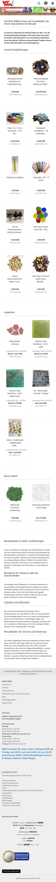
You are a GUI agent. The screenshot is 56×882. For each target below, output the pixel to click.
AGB (3, 697)
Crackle (15, 823)
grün (26, 828)
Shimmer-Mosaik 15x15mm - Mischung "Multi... (41, 81)
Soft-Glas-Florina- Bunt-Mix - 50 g (41, 228)
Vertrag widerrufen (11, 871)
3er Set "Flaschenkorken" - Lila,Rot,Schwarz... (15, 229)
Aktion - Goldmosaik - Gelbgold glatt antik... (15, 443)
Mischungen (7, 796)
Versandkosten (8, 691)
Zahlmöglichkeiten (9, 700)
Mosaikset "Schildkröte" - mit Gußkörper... (41, 131)
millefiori (33, 832)
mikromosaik (24, 832)
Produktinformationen (10, 786)
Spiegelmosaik (31, 823)
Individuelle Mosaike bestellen (13, 790)
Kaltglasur (22, 823)
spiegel (27, 844)
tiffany (32, 844)
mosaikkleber (25, 834)
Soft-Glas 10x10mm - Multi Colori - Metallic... (40, 279)
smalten (29, 841)
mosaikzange (34, 835)
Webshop (19, 878)
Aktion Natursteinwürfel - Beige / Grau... (15, 279)
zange (37, 844)
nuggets (24, 838)
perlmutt (31, 838)
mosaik (18, 834)
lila (34, 828)
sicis (24, 841)
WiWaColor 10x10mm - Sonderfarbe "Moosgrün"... (15, 508)
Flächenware (31, 790)
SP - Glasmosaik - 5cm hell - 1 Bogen (41, 392)
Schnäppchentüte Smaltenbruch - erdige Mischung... (15, 81)
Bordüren (39, 790)
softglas (20, 845)
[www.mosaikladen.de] (7, 3)
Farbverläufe (7, 793)
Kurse (4, 788)
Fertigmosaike (7, 798)
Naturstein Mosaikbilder (11, 803)
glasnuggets (39, 825)
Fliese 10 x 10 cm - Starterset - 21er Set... (15, 131)
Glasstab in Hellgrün (15, 177)
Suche (40, 822)
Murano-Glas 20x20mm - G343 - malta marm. (15, 393)
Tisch (15, 825)
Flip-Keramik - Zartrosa (15, 342)
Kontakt (5, 688)
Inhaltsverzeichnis (9, 781)
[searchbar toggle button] (39, 3)
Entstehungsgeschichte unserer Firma (16, 775)
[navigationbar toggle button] (52, 3)
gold (22, 828)
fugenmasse (29, 825)
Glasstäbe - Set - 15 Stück (41, 178)
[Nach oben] (48, 878)
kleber (30, 828)
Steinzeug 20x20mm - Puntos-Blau (41, 506)
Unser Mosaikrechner (10, 783)
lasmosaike (7, 800)
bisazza (21, 825)
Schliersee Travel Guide (11, 805)
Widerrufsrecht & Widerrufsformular (16, 694)
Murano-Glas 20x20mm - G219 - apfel (41, 344)
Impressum (6, 685)
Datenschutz (7, 703)
